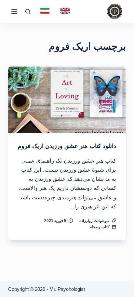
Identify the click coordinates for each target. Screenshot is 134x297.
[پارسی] (45, 10)
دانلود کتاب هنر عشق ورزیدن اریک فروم (67, 146)
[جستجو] (27, 11)
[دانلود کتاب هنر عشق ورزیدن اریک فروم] (67, 100)
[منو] (14, 11)
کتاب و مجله (100, 227)
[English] (65, 10)
